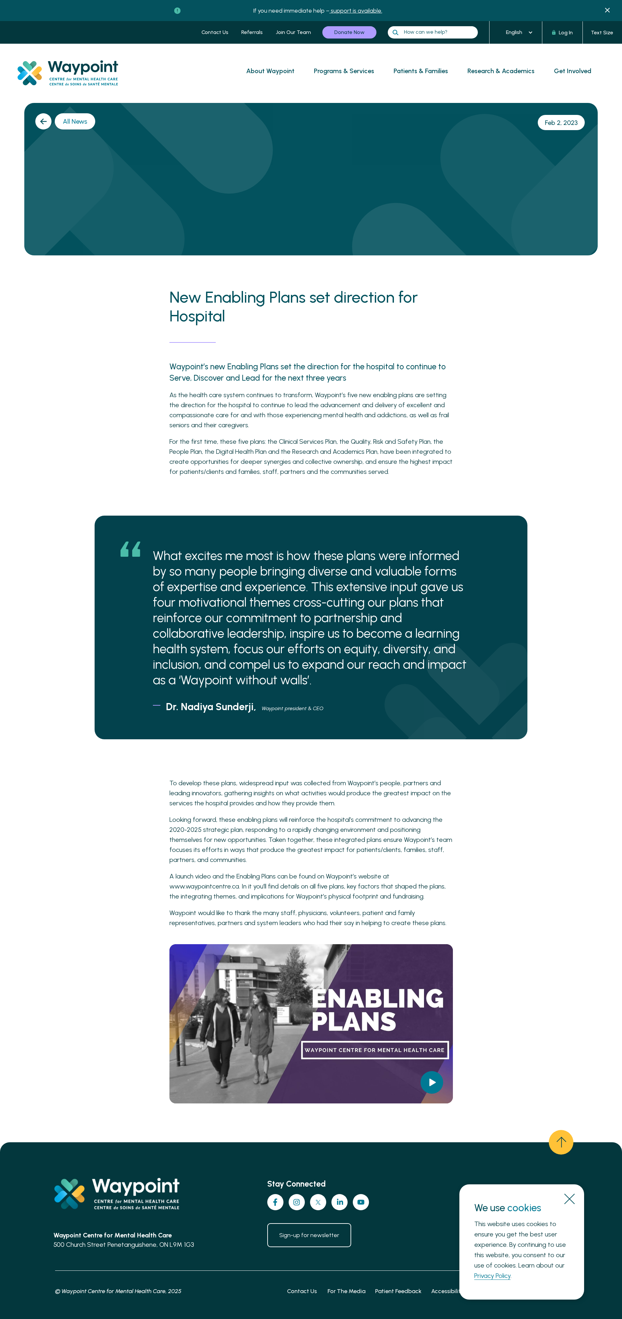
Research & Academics (501, 71)
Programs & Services (344, 71)
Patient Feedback (398, 1291)
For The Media (346, 1291)
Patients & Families (421, 71)
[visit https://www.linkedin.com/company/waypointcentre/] (339, 1202)
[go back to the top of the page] (561, 1142)
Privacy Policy (492, 1276)
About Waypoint (270, 71)
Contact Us (215, 32)
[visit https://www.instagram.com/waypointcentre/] (297, 1202)
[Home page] (73, 92)
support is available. (355, 10)
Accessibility (447, 1291)
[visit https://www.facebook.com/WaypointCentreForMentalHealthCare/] (275, 1202)
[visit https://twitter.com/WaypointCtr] (318, 1202)
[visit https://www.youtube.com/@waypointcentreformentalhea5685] (361, 1202)
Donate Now (349, 32)
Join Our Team (293, 32)
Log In (566, 32)
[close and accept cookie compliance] (569, 1199)
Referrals (252, 32)
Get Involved (572, 71)
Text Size (602, 32)
